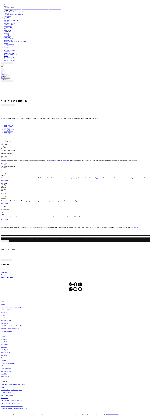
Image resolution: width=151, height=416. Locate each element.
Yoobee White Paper (9, 44)
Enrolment (6, 34)
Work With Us (7, 45)
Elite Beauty (7, 51)
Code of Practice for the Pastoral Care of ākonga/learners (15, 325)
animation (53, 160)
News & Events (8, 40)
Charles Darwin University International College (13, 384)
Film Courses (40, 9)
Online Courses (57, 9)
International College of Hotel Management (11, 390)
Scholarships (7, 37)
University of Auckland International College (12, 406)
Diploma (11, 12)
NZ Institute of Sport (9, 57)
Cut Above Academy (9, 53)
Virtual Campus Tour (9, 28)
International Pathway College (20, 408)
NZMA (6, 56)
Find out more (4, 163)
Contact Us (3, 63)
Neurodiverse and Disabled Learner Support (15, 41)
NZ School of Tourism (9, 50)
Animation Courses (14, 9)
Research (6, 43)
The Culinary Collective (10, 58)
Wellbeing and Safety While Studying (10, 328)
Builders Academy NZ (9, 60)
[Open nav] (2, 67)
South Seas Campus (9, 24)
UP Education (4, 398)
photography (66, 160)
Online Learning (8, 26)
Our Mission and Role (6, 331)
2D (97, 178)
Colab (2, 387)
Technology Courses (48, 9)
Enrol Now (10, 63)
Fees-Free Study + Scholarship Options (13, 14)
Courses (6, 4)
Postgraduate (20, 12)
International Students (9, 38)
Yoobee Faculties (8, 27)
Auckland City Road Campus (11, 20)
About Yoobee (7, 30)
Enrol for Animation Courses (7, 105)
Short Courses (7, 16)
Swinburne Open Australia (7, 395)
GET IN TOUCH (5, 241)
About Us (6, 33)
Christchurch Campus (9, 23)
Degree (15, 12)
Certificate (6, 12)
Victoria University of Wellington (12, 403)
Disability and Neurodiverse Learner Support (12, 307)
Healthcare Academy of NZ (11, 54)
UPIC (2, 403)
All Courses (7, 9)
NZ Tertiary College (6, 392)
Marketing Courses (32, 9)
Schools (6, 47)
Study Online (7, 13)
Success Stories (7, 36)
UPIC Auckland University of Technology (11, 400)
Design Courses (23, 9)
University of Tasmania (6, 408)
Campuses (6, 17)
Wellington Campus (9, 21)
